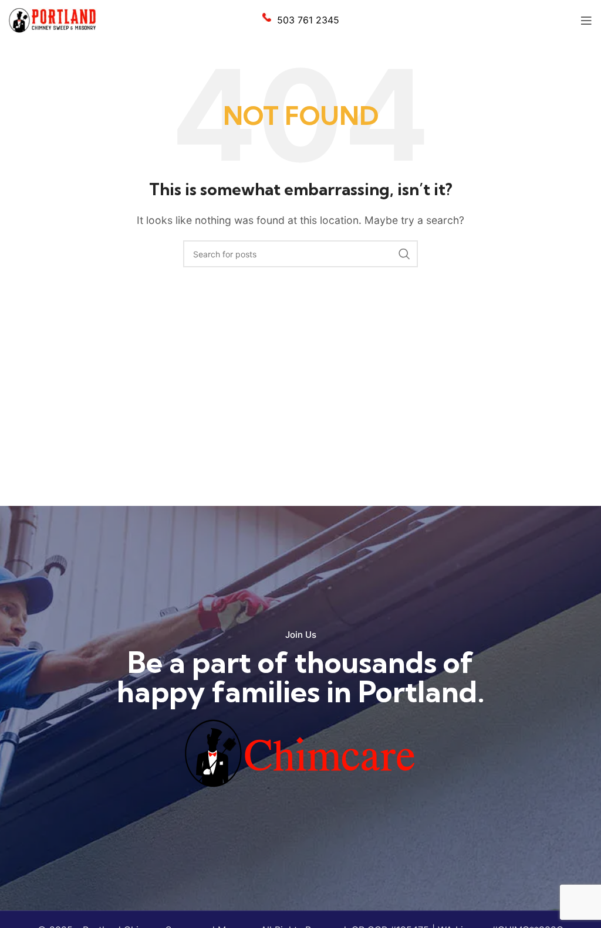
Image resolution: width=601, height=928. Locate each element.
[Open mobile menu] (586, 20)
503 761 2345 (308, 20)
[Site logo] (53, 19)
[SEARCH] (404, 253)
